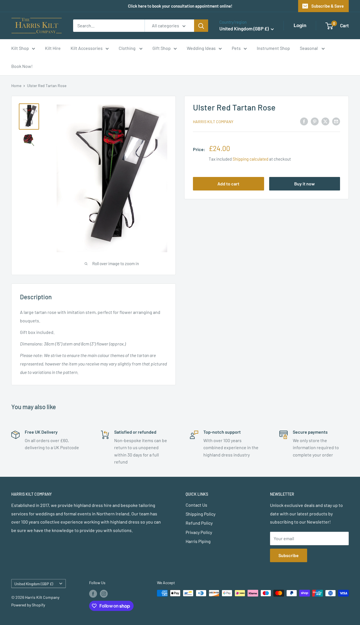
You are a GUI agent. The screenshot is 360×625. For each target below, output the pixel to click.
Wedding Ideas (201, 48)
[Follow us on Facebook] (93, 594)
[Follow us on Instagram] (104, 594)
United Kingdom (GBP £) (33, 583)
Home (16, 85)
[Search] (201, 25)
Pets (236, 48)
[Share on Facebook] (304, 121)
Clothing (127, 48)
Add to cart (228, 183)
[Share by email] (336, 121)
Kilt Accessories (87, 48)
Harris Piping (198, 541)
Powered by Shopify (28, 604)
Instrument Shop (273, 48)
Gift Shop (161, 48)
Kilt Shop (20, 48)
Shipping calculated (250, 158)
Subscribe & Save (327, 5)
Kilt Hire (53, 48)
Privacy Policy (199, 532)
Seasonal (309, 48)
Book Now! (22, 66)
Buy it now (304, 183)
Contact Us (196, 504)
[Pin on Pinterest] (315, 121)
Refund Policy (199, 523)
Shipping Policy (200, 514)
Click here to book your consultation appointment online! (180, 5)
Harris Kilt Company (213, 121)
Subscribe (288, 555)
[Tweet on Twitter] (325, 121)
